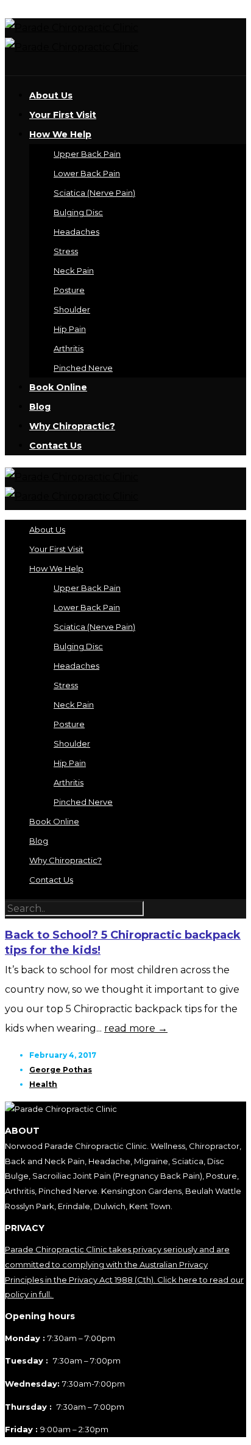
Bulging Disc (78, 212)
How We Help (60, 134)
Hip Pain (70, 329)
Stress (66, 251)
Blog (40, 406)
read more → (136, 1028)
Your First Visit (62, 114)
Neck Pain (74, 270)
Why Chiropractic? (72, 426)
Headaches (76, 231)
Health (43, 1084)
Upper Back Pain (87, 154)
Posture (69, 290)
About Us (50, 95)
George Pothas (60, 1069)
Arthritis (68, 348)
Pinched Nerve (83, 368)
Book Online (58, 387)
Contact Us (55, 445)
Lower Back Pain (87, 173)
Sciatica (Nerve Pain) (94, 193)
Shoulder (72, 309)
